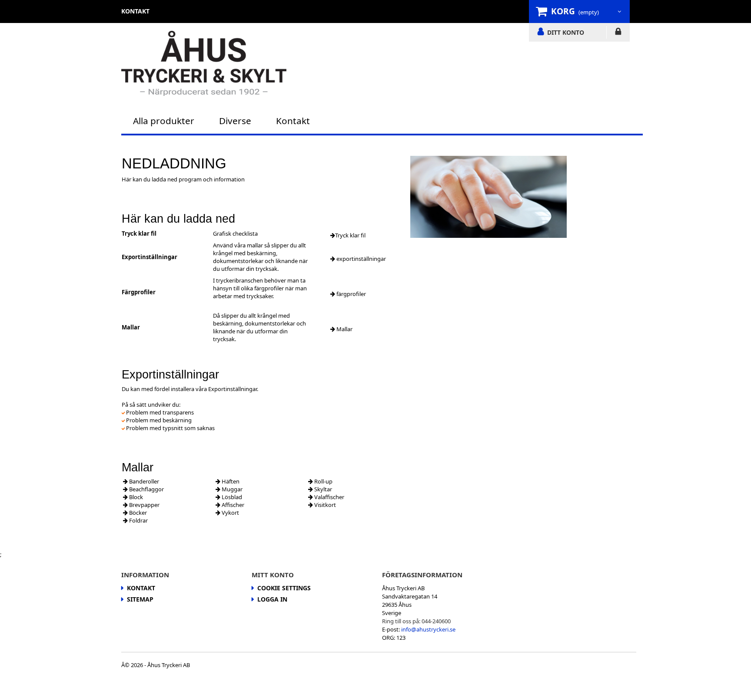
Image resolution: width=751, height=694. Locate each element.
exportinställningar (360, 259)
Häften (229, 481)
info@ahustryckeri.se (428, 629)
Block (135, 497)
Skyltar (322, 489)
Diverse (235, 121)
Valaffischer (328, 497)
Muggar (231, 489)
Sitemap (140, 599)
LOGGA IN (618, 33)
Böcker (137, 512)
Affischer (232, 505)
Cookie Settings (284, 588)
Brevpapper (144, 505)
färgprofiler (350, 294)
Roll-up (322, 481)
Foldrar (138, 520)
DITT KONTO (565, 32)
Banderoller (143, 481)
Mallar (343, 329)
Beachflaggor (146, 489)
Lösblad (231, 497)
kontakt (135, 11)
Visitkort (324, 505)
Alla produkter (163, 121)
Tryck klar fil (350, 235)
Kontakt (293, 121)
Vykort (229, 512)
